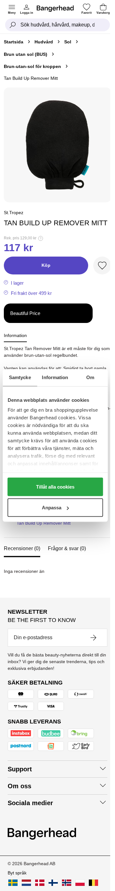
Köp (46, 265)
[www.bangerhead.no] (66, 883)
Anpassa (51, 507)
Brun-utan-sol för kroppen (32, 66)
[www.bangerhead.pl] (80, 883)
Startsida (13, 41)
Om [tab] (90, 377)
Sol (67, 41)
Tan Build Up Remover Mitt (44, 523)
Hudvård (43, 41)
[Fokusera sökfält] (13, 25)
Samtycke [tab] (20, 377)
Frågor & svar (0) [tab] (67, 548)
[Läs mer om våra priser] (40, 238)
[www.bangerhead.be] (93, 883)
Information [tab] (55, 377)
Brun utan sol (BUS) (25, 54)
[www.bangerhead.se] (13, 883)
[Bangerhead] (58, 8)
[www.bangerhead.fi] (53, 883)
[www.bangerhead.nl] (26, 883)
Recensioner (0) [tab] (22, 548)
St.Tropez (13, 212)
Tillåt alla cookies (55, 486)
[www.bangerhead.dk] (39, 883)
